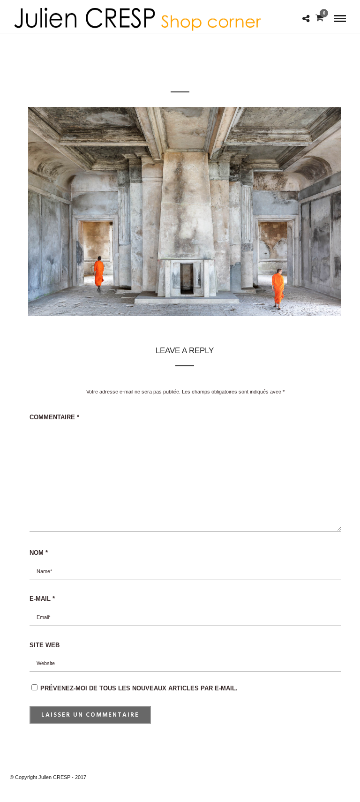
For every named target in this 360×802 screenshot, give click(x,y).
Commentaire (54, 417)
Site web (45, 645)
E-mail (42, 598)
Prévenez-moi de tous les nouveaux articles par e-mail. (139, 688)
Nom (39, 552)
